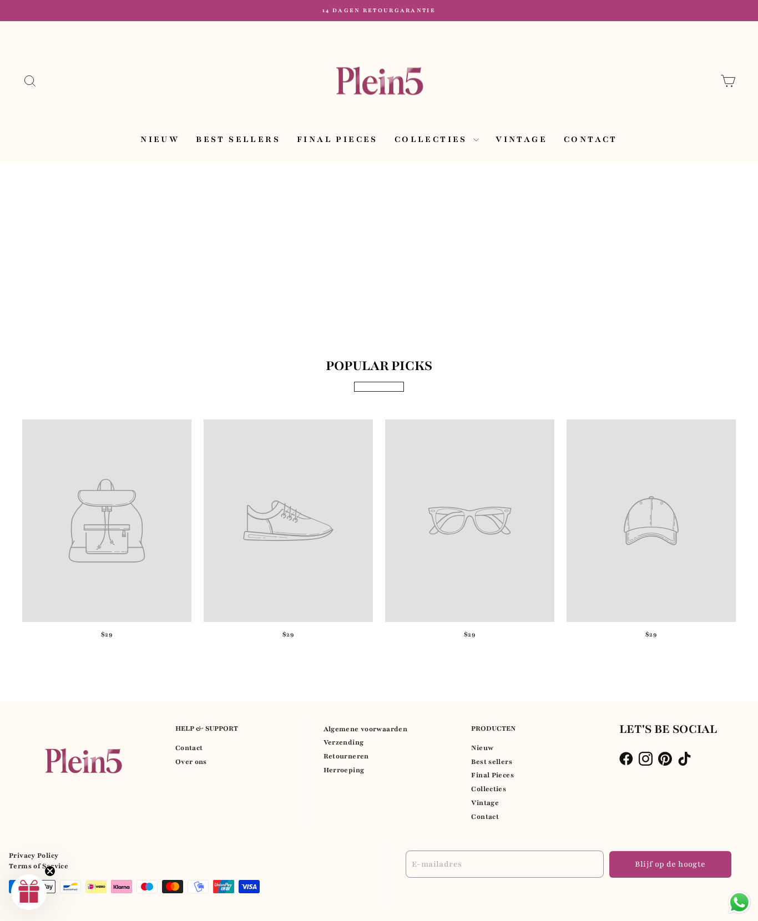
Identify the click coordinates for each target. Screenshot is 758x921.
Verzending (344, 742)
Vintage (521, 139)
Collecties (433, 139)
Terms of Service (38, 866)
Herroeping (344, 770)
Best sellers (238, 139)
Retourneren (346, 756)
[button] (29, 892)
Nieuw (159, 139)
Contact (591, 139)
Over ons (191, 761)
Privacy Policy (33, 855)
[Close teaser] (49, 871)
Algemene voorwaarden (366, 729)
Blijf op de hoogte (670, 864)
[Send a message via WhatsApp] (739, 902)
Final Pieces (337, 139)
